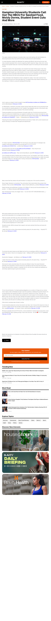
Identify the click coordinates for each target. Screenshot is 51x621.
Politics (15, 422)
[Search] (40, 2)
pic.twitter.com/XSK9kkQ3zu (39, 102)
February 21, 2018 (17, 104)
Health (4, 422)
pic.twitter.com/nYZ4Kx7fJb (9, 146)
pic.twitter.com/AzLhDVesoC (24, 148)
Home (3, 6)
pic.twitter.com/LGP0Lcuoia (9, 153)
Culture (7, 6)
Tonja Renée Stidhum (8, 24)
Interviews (5, 420)
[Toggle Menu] (2, 2)
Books (9, 422)
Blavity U (39, 420)
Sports (44, 420)
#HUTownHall (29, 102)
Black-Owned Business (23, 420)
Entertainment (13, 420)
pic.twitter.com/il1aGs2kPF (8, 117)
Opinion (20, 422)
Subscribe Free (25, 359)
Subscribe (45, 2)
